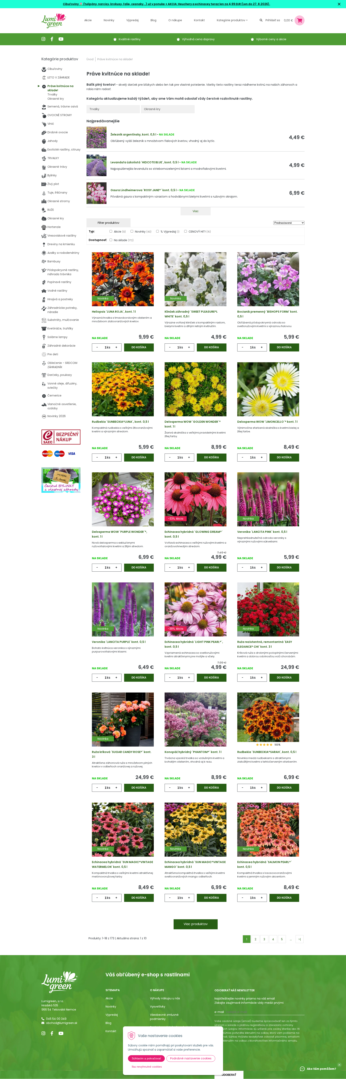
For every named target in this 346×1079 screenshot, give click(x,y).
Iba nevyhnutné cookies (147, 1066)
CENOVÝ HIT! (200, 232)
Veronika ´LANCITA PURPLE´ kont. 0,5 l (119, 642)
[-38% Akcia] (195, 616)
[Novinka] (123, 285)
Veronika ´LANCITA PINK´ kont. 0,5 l (262, 532)
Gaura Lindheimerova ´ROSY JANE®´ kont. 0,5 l (144, 190)
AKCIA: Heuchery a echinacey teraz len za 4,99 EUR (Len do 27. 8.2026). (218, 4)
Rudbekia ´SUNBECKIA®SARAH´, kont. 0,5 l (266, 752)
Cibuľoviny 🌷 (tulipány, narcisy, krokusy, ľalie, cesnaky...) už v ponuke (114, 4)
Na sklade (124, 240)
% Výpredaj (170, 232)
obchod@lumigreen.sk (61, 1023)
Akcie (88, 20)
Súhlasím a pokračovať (146, 1058)
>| (299, 939)
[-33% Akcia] (195, 506)
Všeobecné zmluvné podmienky (164, 1017)
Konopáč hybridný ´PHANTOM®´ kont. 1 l (193, 752)
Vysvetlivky (157, 1007)
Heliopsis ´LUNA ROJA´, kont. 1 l (114, 312)
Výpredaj (132, 20)
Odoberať (229, 1074)
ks (108, 347)
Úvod (90, 59)
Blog (108, 1023)
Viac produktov (196, 924)
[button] (339, 1064)
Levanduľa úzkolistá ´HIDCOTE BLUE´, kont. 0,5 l (145, 162)
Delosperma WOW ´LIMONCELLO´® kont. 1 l (267, 422)
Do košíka (139, 347)
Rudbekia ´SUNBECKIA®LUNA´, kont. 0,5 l (120, 422)
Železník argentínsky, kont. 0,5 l (133, 134)
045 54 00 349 (56, 1019)
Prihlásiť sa (273, 20)
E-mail (219, 1012)
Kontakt (111, 1031)
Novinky (109, 20)
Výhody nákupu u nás (165, 998)
